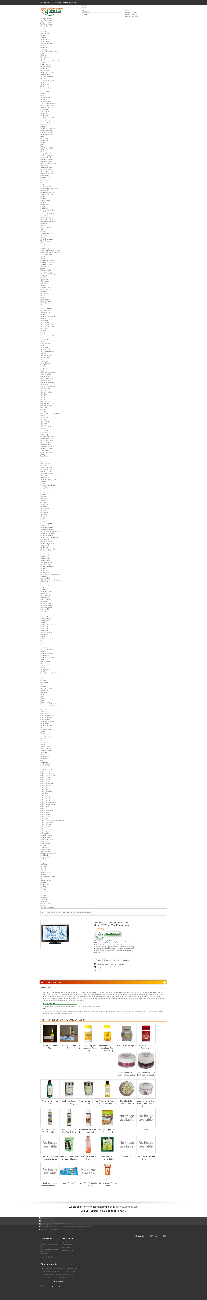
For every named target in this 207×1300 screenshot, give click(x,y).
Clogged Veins (44, 70)
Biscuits (42, 733)
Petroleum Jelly (45, 553)
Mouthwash (44, 462)
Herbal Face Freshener (47, 555)
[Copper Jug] (126, 1144)
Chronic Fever (44, 140)
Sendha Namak (45, 764)
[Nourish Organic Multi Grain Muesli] (107, 1117)
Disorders (43, 258)
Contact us (79, 1)
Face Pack (43, 498)
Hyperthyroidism (45, 101)
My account (67, 1238)
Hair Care (43, 198)
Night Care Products (46, 528)
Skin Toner (43, 516)
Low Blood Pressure (46, 233)
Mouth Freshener (45, 464)
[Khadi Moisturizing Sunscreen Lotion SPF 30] (50, 1171)
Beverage (43, 874)
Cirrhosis (43, 291)
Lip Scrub (43, 520)
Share (98, 960)
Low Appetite (44, 37)
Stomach (43, 353)
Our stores (43, 1242)
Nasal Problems (45, 340)
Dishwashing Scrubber (47, 706)
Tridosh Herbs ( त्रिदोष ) (132, 16)
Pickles (42, 677)
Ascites (42, 247)
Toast (42, 768)
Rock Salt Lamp (45, 903)
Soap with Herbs (45, 444)
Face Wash (44, 493)
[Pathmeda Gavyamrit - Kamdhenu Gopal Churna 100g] (107, 1033)
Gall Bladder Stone (46, 264)
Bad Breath (43, 369)
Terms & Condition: (49, 1003)
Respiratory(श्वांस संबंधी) (47, 336)
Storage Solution (45, 746)
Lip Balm (43, 522)
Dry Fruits (43, 686)
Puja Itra (43, 868)
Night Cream (44, 475)
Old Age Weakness (46, 276)
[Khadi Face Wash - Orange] (88, 1144)
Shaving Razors (45, 560)
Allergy (42, 256)
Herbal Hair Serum (46, 591)
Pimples (42, 314)
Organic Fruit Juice (46, 797)
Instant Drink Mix (45, 880)
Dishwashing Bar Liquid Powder (50, 704)
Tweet (117, 960)
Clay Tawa (43, 394)
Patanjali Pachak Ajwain (126, 1046)
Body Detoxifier (45, 90)
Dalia (42, 684)
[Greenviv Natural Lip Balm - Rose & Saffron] (126, 1060)
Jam (41, 679)
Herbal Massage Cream (47, 485)
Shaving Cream (45, 558)
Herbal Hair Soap (45, 442)
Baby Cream (44, 615)
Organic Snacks (45, 826)
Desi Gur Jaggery (45, 661)
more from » (112, 933)
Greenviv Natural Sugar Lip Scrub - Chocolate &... (145, 1075)
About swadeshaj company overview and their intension (49, 1251)
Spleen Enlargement (46, 239)
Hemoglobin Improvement (48, 272)
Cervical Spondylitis (46, 130)
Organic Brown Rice (46, 783)
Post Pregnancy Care (47, 171)
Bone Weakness (45, 119)
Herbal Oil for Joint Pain (47, 121)
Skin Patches (44, 322)
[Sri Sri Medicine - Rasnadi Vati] (146, 1033)
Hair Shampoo (44, 572)
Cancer (42, 82)
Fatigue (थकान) (44, 92)
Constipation (44, 28)
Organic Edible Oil (46, 830)
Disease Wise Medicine (47, 386)
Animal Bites (44, 245)
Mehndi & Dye (44, 582)
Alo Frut (42, 878)
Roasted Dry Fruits (46, 688)
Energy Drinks (44, 882)
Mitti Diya (43, 415)
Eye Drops (43, 208)
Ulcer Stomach (45, 97)
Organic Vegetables (46, 832)
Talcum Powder (45, 450)
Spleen (42, 237)
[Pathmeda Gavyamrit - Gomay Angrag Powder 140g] (88, 1033)
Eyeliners (43, 642)
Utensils (42, 754)
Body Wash (44, 512)
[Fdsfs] (146, 1117)
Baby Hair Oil (44, 609)
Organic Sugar (44, 812)
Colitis (42, 359)
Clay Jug (43, 425)
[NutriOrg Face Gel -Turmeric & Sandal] (50, 1144)
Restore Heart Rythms (47, 72)
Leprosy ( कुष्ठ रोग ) (46, 309)
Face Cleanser (44, 508)
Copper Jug (126, 1156)
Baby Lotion (44, 613)
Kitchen (42, 651)
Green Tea (43, 713)
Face (42, 646)
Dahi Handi (43, 411)
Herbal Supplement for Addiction (50, 250)
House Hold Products (47, 650)
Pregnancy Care (45, 177)
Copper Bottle (44, 758)
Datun (42, 454)
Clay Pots (43, 390)
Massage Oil (44, 190)
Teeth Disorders (45, 365)
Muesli (42, 696)
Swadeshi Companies (47, 907)
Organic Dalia (44, 818)
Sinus (42, 342)
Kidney (42, 297)
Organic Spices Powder (47, 775)
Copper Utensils (45, 756)
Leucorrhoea (44, 165)
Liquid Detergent (45, 843)
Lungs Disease (45, 343)
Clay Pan (43, 400)
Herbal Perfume (45, 595)
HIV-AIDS (43, 94)
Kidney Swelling (45, 303)
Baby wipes (44, 611)
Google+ (108, 960)
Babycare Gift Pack (46, 624)
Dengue (42, 142)
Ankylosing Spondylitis (47, 128)
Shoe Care (43, 841)
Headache (43, 223)
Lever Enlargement (46, 287)
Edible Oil (43, 663)
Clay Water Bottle (45, 427)
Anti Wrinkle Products (47, 529)
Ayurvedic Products (131, 12)
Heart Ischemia (45, 74)
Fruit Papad (44, 682)
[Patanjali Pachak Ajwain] (126, 1033)
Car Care (43, 845)
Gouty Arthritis (44, 111)
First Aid (43, 888)
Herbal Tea (43, 712)
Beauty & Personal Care (48, 431)
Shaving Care (44, 557)
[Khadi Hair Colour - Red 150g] (88, 1089)
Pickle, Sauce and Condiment (49, 673)
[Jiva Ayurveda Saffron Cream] (107, 1171)
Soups (42, 700)
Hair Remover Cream (46, 566)
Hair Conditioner (45, 578)
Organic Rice (44, 781)
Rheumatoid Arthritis (46, 107)
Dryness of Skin (45, 312)
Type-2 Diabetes (45, 59)
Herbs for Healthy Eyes (47, 210)
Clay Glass (43, 409)
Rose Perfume (44, 597)
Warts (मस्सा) (44, 320)
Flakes (42, 698)
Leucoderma (44, 334)
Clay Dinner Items (46, 405)
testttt (127, 1130)
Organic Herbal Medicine (48, 803)
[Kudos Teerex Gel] (69, 1171)
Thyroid (42, 99)
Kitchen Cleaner (45, 702)
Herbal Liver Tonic (46, 289)
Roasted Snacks (45, 737)
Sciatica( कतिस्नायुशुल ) (47, 117)
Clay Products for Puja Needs (49, 413)
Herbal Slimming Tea (46, 725)
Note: (44, 1009)
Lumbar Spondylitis (46, 132)
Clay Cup (43, 419)
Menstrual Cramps (46, 161)
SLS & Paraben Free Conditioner (50, 580)
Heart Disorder (44, 63)
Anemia (42, 268)
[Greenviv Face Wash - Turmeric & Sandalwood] (88, 1117)
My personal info (67, 1250)
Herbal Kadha (44, 723)
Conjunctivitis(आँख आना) (47, 214)
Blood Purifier (44, 278)
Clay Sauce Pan (45, 402)
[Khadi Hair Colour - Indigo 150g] (69, 1089)
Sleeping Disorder (45, 380)
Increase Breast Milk (46, 173)
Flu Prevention (44, 150)
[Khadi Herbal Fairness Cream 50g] (146, 1144)
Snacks (42, 735)
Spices (42, 667)
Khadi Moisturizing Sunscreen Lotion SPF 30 (50, 1185)
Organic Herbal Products (48, 799)
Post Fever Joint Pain (47, 148)
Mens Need (44, 634)
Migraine (43, 225)
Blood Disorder (45, 266)
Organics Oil (44, 795)
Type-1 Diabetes (45, 57)
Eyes (42, 638)
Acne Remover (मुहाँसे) (47, 533)
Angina (42, 78)
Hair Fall (43, 202)
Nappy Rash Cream (46, 617)
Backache (43, 113)
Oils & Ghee (44, 793)
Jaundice (43, 283)
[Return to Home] (43, 912)
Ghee (42, 665)
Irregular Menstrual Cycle (48, 163)
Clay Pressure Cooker (47, 404)
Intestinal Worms (45, 357)
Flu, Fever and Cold (46, 134)
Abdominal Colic (45, 41)
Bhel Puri (43, 739)
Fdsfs (146, 1130)
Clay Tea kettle (45, 421)
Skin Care (43, 466)
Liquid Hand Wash (46, 849)
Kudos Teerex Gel (69, 1183)
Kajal (42, 640)
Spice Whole (44, 671)
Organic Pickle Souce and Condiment (52, 820)
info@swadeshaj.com (127, 1206)
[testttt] (126, 1117)
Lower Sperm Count (46, 194)
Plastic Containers (46, 748)
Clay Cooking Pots (46, 392)
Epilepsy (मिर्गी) (44, 384)
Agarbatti (43, 859)
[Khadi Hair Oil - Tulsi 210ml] (50, 1089)
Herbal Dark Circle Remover (49, 537)
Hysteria (43, 179)
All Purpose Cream (46, 469)
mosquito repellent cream (48, 853)
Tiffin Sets (43, 752)
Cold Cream (44, 487)
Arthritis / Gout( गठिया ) (47, 105)
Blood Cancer (44, 84)
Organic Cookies (45, 824)
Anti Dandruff (44, 204)
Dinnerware (43, 897)
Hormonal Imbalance (46, 88)
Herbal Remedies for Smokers (49, 252)
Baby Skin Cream (45, 619)
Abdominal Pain (45, 39)
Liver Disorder (44, 281)
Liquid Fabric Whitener (47, 839)
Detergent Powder (46, 835)
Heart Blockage (45, 65)
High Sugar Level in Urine (48, 220)
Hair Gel (42, 588)
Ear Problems (44, 293)
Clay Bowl (43, 407)
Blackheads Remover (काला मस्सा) (50, 531)
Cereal (42, 694)
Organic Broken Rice (46, 785)
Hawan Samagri (45, 861)
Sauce (42, 675)
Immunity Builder (45, 227)
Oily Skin (43, 481)
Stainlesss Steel (45, 750)
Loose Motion (44, 34)
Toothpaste (43, 460)
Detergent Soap (45, 837)
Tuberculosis (44, 347)
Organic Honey (45, 814)
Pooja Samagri (45, 857)
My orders (65, 1242)
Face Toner (43, 510)
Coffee (42, 727)
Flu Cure (43, 152)
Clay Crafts (43, 429)
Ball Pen (43, 896)
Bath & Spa (44, 433)
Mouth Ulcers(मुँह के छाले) (47, 373)
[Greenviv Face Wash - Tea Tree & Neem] (50, 1117)
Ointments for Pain (46, 123)
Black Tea (43, 710)
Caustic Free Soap (46, 448)
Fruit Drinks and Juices (47, 876)
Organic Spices (45, 772)
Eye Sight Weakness (47, 212)
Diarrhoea (43, 35)
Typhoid (42, 146)
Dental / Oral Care (46, 452)
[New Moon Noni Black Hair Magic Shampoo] (69, 1144)
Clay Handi (43, 396)
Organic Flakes (45, 828)
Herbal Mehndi (44, 584)
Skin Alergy (44, 328)
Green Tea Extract (46, 717)
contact (84, 5)
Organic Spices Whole (47, 774)
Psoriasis (43, 307)
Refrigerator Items (46, 872)
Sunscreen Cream (46, 473)
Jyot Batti (43, 870)
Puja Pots (43, 866)
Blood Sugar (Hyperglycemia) (49, 61)
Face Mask (43, 506)
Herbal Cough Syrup (46, 156)
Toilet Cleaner (44, 847)
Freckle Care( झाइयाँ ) (46, 541)
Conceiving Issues (46, 169)
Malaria (42, 144)
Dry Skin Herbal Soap (47, 438)
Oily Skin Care (44, 539)
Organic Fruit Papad (46, 822)
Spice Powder (44, 669)
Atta (41, 760)
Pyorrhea (43, 371)
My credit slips (67, 1244)
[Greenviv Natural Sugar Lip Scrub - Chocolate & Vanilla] (146, 1060)
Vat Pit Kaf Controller (47, 24)
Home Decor (44, 901)
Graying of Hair (45, 200)
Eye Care (43, 206)
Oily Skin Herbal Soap (47, 436)
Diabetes (43, 55)
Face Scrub (44, 504)
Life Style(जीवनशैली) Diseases (49, 51)
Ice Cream (43, 886)
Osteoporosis (44, 125)
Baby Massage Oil (46, 607)
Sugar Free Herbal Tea (47, 721)
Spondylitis (43, 127)
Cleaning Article (45, 834)
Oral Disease (44, 361)
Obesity (42, 53)
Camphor (43, 863)
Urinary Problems (45, 216)
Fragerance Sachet (46, 603)
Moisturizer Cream (46, 471)
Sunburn (43, 330)
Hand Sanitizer (45, 855)
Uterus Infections (45, 181)
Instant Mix (43, 692)
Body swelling (44, 249)
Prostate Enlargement (47, 185)
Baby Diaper (44, 628)
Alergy (42, 86)
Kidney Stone (44, 299)
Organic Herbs (44, 806)
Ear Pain (43, 295)
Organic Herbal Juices (47, 801)
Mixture (42, 744)
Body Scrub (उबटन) (46, 524)
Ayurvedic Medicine (131, 14)
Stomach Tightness (46, 43)
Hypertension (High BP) (47, 80)
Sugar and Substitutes (47, 657)
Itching (42, 332)
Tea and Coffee (45, 708)
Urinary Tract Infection (47, 218)
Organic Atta (44, 808)
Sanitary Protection (46, 632)
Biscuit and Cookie (46, 729)
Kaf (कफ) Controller (46, 22)
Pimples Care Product (47, 543)
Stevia (42, 659)
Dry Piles (43, 231)
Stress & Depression (46, 378)
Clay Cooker (44, 398)
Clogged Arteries (45, 66)
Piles (42, 229)
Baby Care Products (46, 605)
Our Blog (43, 905)
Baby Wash (44, 626)
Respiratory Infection (46, 338)
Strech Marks (44, 175)
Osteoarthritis (44, 109)
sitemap (84, 7)
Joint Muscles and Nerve (48, 103)
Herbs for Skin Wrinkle (47, 326)
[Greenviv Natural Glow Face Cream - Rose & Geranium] (146, 1089)
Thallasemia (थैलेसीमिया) (47, 274)
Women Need (44, 630)
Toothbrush (43, 458)
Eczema (43, 318)
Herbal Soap (44, 435)
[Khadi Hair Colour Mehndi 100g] (107, 1144)
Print (99, 970)
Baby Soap (43, 622)
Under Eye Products (46, 535)
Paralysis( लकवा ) (45, 115)
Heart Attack (44, 68)
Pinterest (127, 960)
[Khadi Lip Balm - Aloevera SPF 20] (126, 1089)
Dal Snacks (44, 743)
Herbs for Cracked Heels (48, 316)
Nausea (42, 45)
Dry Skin (43, 483)
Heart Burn (43, 47)
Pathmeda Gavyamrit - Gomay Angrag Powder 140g (88, 1048)
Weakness (43, 235)
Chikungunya (44, 138)
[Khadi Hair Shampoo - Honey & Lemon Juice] (107, 1089)
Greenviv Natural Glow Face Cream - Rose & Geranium (146, 1103)
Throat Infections (45, 243)
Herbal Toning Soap (46, 440)
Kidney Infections (45, 301)
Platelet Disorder (45, 270)
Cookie (42, 731)
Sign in (78, 3)
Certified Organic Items (47, 770)
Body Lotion (44, 514)
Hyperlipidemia (45, 280)
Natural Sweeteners (46, 653)
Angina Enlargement (46, 76)
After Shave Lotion (46, 562)
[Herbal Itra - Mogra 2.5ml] (69, 1033)
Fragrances (43, 593)
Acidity (42, 30)
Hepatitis (43, 285)
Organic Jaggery (45, 816)
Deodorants (44, 601)
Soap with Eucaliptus (47, 446)
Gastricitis (43, 32)
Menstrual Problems (46, 159)
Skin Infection (44, 311)
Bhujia (42, 741)
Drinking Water (45, 884)
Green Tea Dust (45, 719)
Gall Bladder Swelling (47, 262)
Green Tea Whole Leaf (47, 715)
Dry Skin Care (44, 547)
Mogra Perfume (45, 599)
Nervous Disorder (45, 374)
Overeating (43, 49)
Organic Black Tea (46, 789)
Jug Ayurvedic (44, 899)
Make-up (43, 636)
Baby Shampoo (45, 620)
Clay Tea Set (44, 417)
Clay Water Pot (45, 423)
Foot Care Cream (45, 489)
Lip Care (43, 518)
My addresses (66, 1247)
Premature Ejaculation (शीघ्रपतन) (50, 189)
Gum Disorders (45, 367)
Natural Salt (44, 762)
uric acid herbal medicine (48, 221)
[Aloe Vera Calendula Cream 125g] (88, 1171)
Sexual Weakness (46, 167)
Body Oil (43, 526)
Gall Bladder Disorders (47, 260)
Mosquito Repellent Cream (48, 549)
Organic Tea (44, 787)
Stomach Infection (46, 355)
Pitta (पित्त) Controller (46, 20)
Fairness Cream (45, 477)
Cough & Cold (44, 154)
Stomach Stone (45, 388)
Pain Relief (43, 890)
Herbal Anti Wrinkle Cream (48, 479)
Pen (41, 894)
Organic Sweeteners (46, 810)
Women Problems (46, 158)
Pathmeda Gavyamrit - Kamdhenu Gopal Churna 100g (108, 1048)
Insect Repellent (45, 851)
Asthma (42, 345)
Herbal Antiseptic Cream (48, 491)
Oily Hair (43, 576)
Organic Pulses (45, 779)
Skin (41, 305)
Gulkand (43, 681)
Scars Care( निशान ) (46, 545)
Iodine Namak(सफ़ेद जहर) (47, 766)
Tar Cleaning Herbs (46, 254)
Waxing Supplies (45, 564)
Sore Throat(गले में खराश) (47, 351)
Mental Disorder (45, 376)
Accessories (44, 648)
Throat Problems (45, 241)
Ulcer (42, 96)
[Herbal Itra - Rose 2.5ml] (50, 1033)
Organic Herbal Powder (47, 805)
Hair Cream (43, 589)
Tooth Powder (44, 456)
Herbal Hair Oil (44, 570)
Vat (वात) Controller (46, 18)
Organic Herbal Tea (46, 791)
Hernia (42, 196)
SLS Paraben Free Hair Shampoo (50, 574)
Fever (42, 136)
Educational (44, 892)
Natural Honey (44, 655)
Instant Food (44, 690)
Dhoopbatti (43, 865)
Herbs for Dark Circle (46, 324)
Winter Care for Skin (46, 551)
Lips (41, 644)
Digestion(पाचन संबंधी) (46, 26)
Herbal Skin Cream (46, 467)
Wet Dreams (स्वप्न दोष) (47, 192)
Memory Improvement (47, 382)
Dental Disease (45, 363)
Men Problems (44, 183)
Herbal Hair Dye (45, 586)
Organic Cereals (45, 777)
